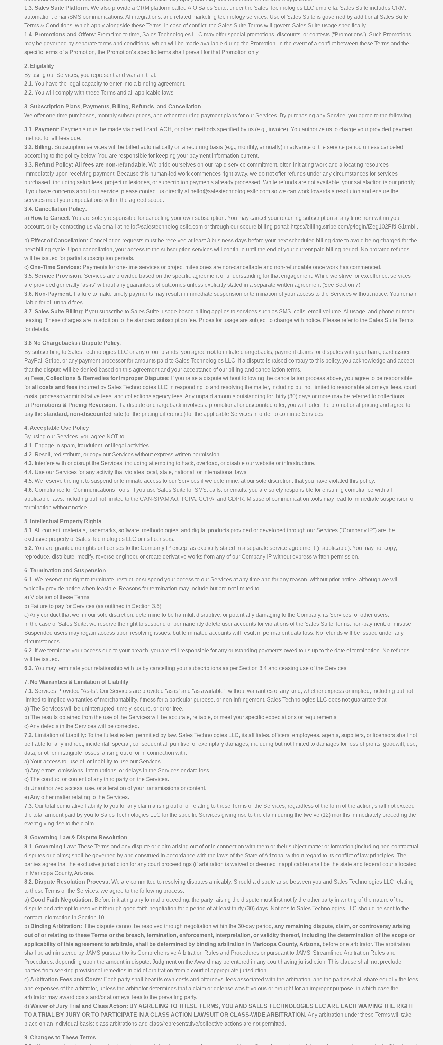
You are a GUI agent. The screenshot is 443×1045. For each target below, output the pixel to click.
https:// (354, 227)
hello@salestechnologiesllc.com (230, 191)
